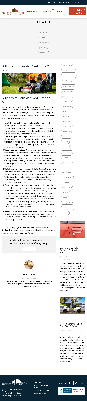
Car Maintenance (67, 177)
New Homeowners (68, 91)
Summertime (66, 122)
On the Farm (43, 43)
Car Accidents (66, 137)
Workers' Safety (67, 127)
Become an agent (42, 385)
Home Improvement (68, 86)
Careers (37, 382)
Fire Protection (66, 157)
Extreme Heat (66, 132)
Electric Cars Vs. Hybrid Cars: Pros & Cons (71, 325)
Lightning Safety (67, 106)
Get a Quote (29, 249)
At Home (43, 37)
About (60, 11)
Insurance (31, 11)
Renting (65, 111)
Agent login (52, 2)
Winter (65, 198)
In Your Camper (67, 188)
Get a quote (79, 11)
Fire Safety (65, 142)
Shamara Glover (75, 256)
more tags (65, 213)
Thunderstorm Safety (68, 76)
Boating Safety (66, 172)
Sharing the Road (67, 203)
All (43, 27)
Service (47, 11)
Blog (36, 388)
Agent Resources (41, 390)
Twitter (75, 383)
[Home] (13, 11)
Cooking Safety (66, 162)
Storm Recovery (67, 81)
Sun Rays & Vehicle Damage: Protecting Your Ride (72, 250)
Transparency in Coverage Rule (12, 395)
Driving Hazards (67, 96)
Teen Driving (66, 182)
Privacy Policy (6, 393)
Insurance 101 (43, 53)
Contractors (66, 116)
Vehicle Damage (67, 152)
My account (80, 2)
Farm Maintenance (68, 208)
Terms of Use (16, 393)
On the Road (44, 32)
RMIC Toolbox (40, 393)
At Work (43, 48)
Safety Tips (65, 193)
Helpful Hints (43, 22)
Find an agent (64, 2)
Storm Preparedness (68, 71)
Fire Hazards (66, 167)
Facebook (69, 383)
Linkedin (82, 383)
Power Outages (67, 101)
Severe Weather (67, 66)
